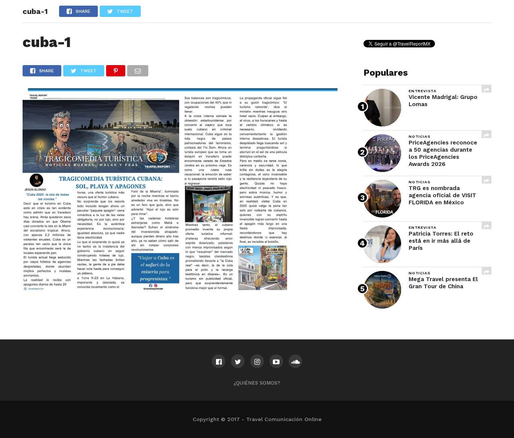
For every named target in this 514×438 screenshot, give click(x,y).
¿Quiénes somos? (257, 383)
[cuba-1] (182, 287)
